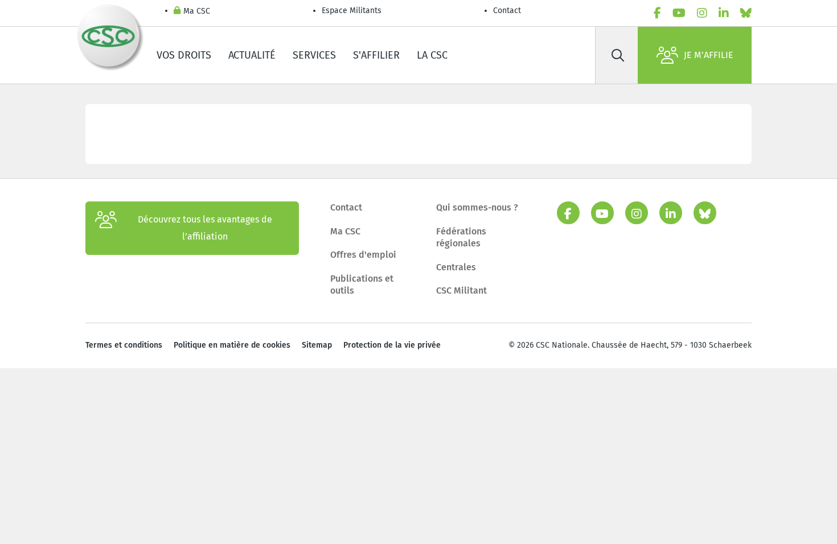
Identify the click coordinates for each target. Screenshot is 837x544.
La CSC (432, 55)
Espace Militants (351, 10)
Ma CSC (196, 11)
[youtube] (679, 13)
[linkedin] (724, 13)
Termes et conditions (123, 345)
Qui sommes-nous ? (477, 207)
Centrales (456, 267)
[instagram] (702, 13)
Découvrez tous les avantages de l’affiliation (205, 228)
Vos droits (184, 55)
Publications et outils (361, 284)
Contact (507, 10)
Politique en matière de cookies (232, 345)
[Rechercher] (618, 55)
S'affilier (376, 55)
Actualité (252, 55)
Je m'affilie (708, 55)
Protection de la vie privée (392, 345)
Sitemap (317, 345)
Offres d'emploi (363, 254)
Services (314, 55)
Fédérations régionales (461, 237)
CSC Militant (461, 290)
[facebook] (657, 13)
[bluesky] (746, 13)
